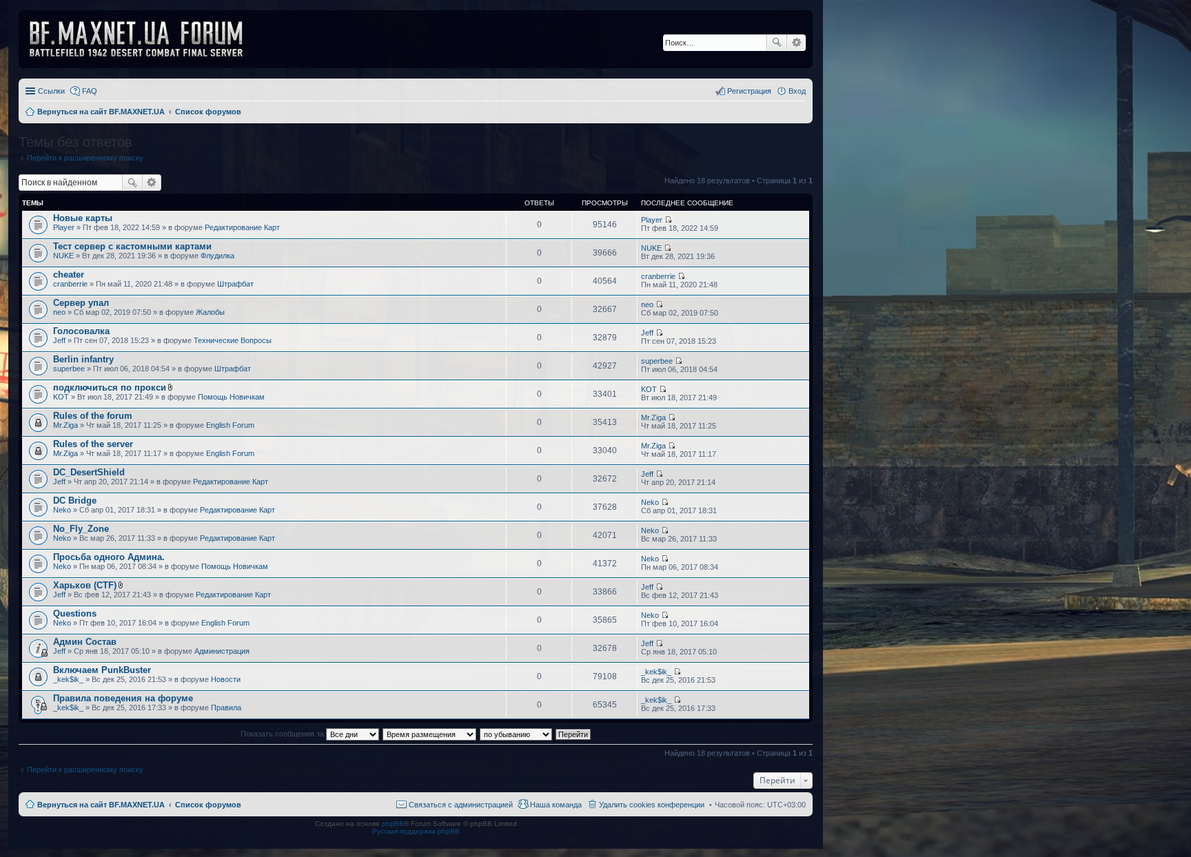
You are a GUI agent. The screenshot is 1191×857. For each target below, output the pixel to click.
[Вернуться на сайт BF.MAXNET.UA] (144, 39)
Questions (74, 613)
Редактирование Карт (242, 227)
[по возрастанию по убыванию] (516, 734)
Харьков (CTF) (84, 585)
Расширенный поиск (796, 42)
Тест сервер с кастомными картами (132, 246)
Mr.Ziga (65, 425)
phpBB (393, 823)
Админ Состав (84, 642)
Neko (62, 510)
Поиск (776, 42)
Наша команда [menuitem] (556, 805)
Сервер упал (81, 303)
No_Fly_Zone (81, 529)
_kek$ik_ (68, 679)
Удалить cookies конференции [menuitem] (651, 805)
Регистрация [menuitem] (749, 91)
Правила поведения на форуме (123, 698)
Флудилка (217, 255)
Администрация (222, 651)
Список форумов (208, 805)
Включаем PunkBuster (102, 670)
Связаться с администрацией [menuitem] (461, 805)
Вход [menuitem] (797, 91)
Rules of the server (93, 444)
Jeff (59, 340)
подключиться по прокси (109, 387)
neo (59, 312)
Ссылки (51, 91)
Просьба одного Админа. (109, 557)
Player (63, 227)
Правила (226, 707)
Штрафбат (235, 284)
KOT (61, 397)
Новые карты (82, 218)
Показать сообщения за (283, 734)
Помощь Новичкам (231, 397)
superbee (69, 368)
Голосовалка (81, 331)
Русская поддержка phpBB (416, 831)
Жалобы (210, 312)
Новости (226, 679)
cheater (68, 274)
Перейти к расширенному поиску (85, 158)
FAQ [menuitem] (89, 91)
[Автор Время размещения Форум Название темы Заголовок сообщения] (430, 734)
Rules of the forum (92, 416)
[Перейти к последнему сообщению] (668, 220)
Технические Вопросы (233, 340)
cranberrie (70, 284)
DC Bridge (74, 500)
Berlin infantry (83, 359)
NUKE (63, 255)
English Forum (230, 425)
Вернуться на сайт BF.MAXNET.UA (101, 805)
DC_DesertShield (89, 472)
